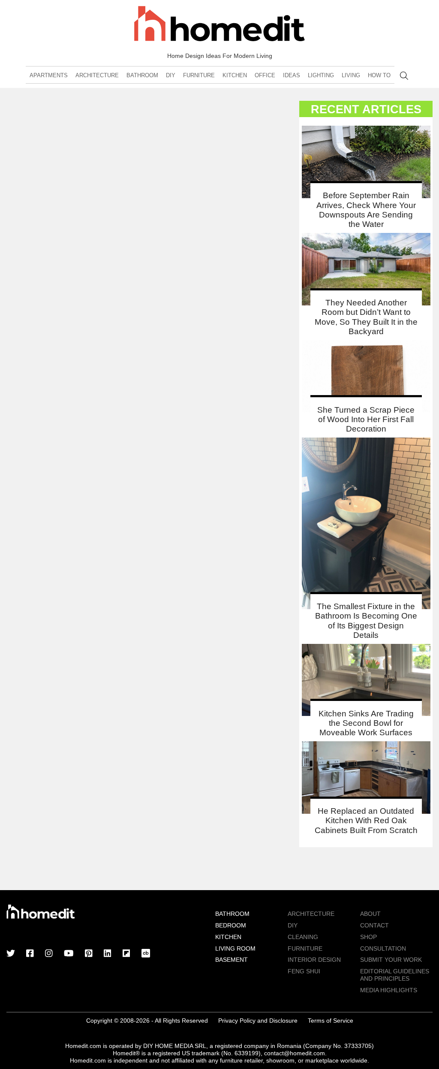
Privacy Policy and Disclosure (258, 1020)
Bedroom (230, 925)
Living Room (235, 948)
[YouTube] (69, 954)
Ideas (291, 75)
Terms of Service (330, 1020)
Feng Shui (304, 971)
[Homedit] (219, 25)
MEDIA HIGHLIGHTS (388, 990)
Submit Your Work (391, 959)
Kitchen (235, 75)
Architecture (97, 75)
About (370, 913)
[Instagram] (49, 954)
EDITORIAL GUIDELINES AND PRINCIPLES (394, 975)
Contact (374, 925)
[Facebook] (30, 954)
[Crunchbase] (145, 954)
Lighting (321, 75)
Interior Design (314, 959)
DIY (170, 75)
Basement (231, 959)
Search (404, 75)
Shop (368, 936)
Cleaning (303, 936)
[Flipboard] (126, 954)
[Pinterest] (89, 954)
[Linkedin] (107, 954)
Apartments (49, 75)
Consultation (383, 948)
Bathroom (142, 75)
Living (351, 75)
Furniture (199, 75)
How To (379, 75)
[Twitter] (10, 954)
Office (265, 75)
